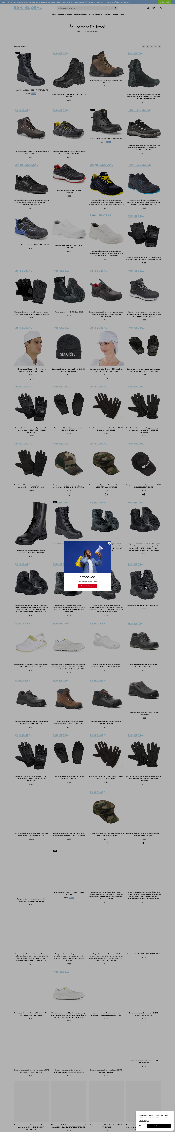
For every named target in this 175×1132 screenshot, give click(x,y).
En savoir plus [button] (144, 1121)
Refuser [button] (141, 1126)
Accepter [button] (158, 1126)
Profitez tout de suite (87, 586)
